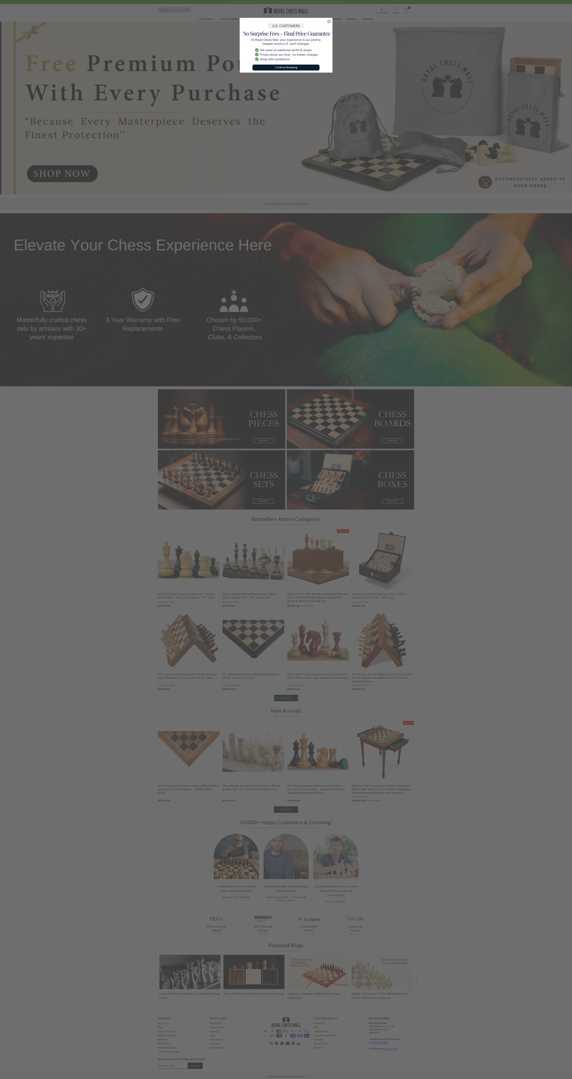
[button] (329, 21)
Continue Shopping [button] (286, 67)
